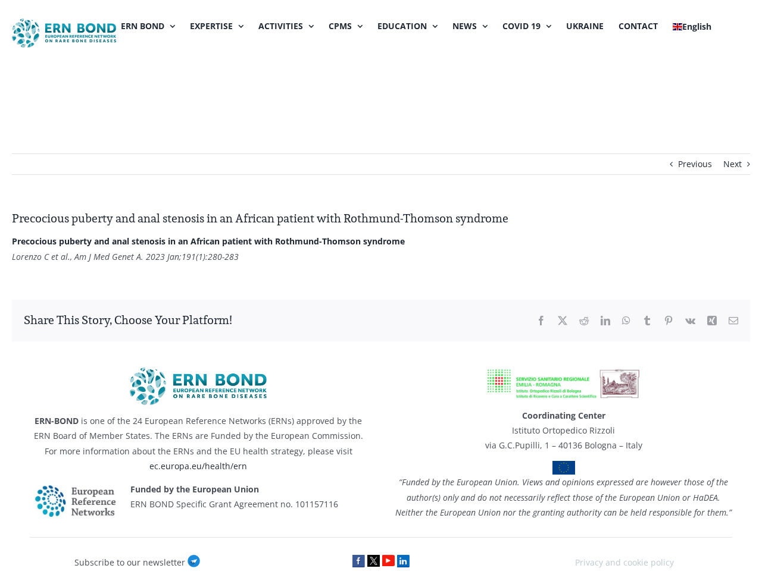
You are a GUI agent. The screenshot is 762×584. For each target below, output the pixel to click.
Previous (695, 163)
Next (732, 163)
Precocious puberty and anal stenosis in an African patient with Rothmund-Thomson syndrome (208, 241)
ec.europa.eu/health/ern (198, 466)
